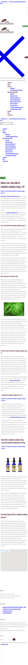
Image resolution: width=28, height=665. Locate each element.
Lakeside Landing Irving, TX (12, 212)
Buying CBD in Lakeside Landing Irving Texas (10, 196)
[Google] (27, 11)
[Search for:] (6, 639)
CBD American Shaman (15, 380)
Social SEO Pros (4, 644)
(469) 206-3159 (4, 1)
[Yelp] (27, 15)
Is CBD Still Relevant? (7, 613)
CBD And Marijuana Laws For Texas (18, 417)
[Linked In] (27, 13)
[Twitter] (27, 7)
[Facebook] (27, 9)
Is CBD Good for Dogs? (7, 611)
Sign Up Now (25, 26)
